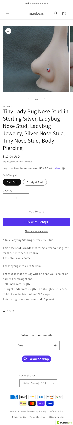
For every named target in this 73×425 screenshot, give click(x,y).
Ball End (12, 182)
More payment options (36, 230)
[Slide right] (45, 99)
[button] (7, 13)
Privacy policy (19, 417)
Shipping (7, 161)
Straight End (35, 182)
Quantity (7, 190)
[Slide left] (28, 99)
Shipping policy (56, 417)
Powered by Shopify (36, 411)
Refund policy (56, 411)
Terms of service (37, 417)
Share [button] (10, 310)
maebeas (22, 411)
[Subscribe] (55, 345)
